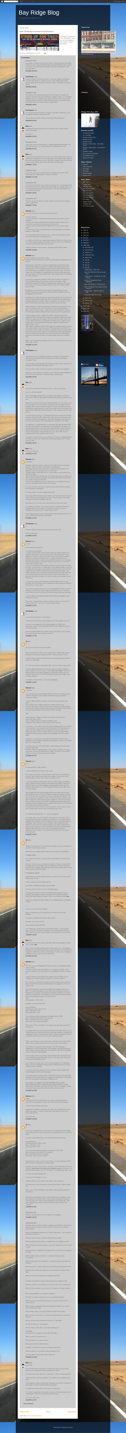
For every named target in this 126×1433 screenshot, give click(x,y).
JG (26, 641)
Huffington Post (87, 186)
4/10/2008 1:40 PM (31, 443)
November (88, 250)
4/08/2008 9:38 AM (31, 104)
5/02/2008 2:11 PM (31, 1400)
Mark (27, 126)
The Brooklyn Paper (88, 133)
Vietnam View (87, 175)
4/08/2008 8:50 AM (31, 87)
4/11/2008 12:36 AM (31, 1090)
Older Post (71, 1412)
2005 (84, 311)
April (86, 267)
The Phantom (30, 76)
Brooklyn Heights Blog (89, 137)
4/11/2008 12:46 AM (31, 1119)
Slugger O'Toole (87, 201)
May (86, 265)
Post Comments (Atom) (34, 1416)
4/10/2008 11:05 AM (31, 250)
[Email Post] (44, 53)
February (87, 300)
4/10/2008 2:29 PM (31, 682)
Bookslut (85, 164)
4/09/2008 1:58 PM (31, 193)
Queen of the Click (88, 158)
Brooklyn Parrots (87, 139)
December (88, 247)
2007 (84, 306)
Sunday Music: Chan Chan (92, 269)
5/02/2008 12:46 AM (31, 1357)
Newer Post (24, 1412)
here (68, 896)
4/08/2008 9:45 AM (31, 120)
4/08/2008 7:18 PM (31, 164)
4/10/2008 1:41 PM (31, 453)
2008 (84, 245)
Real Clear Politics (88, 195)
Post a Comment (28, 1403)
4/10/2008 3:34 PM (31, 834)
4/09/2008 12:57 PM (31, 177)
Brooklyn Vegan (87, 141)
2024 (84, 235)
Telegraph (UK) (87, 204)
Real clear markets (88, 193)
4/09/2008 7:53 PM (31, 205)
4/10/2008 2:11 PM (31, 605)
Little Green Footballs (89, 188)
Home (48, 1412)
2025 (84, 232)
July (86, 260)
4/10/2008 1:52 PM (31, 535)
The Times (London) (88, 206)
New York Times (87, 190)
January (87, 303)
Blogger (70, 1427)
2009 (84, 243)
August (87, 257)
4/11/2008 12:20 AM (31, 956)
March (87, 298)
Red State (85, 171)
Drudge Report (87, 184)
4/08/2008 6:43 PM (31, 149)
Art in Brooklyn (87, 135)
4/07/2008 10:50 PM (31, 71)
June (86, 262)
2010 (84, 240)
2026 (84, 230)
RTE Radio (86, 199)
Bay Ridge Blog (39, 12)
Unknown (28, 211)
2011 (84, 237)
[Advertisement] (90, 64)
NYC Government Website (90, 153)
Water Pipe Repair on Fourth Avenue (94, 284)
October (87, 252)
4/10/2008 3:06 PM (31, 755)
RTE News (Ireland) (88, 197)
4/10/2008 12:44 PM (31, 345)
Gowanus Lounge (88, 151)
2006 (84, 308)
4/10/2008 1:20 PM (31, 377)
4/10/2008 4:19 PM (31, 934)
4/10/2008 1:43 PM (31, 518)
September (88, 255)
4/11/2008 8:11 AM (31, 1206)
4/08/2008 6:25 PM (31, 136)
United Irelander (87, 173)
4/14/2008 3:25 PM (31, 1217)
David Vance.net (87, 166)
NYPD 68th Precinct (88, 155)
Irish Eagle (86, 169)
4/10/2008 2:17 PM (31, 636)
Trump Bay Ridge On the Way (92, 295)
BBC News (86, 182)
